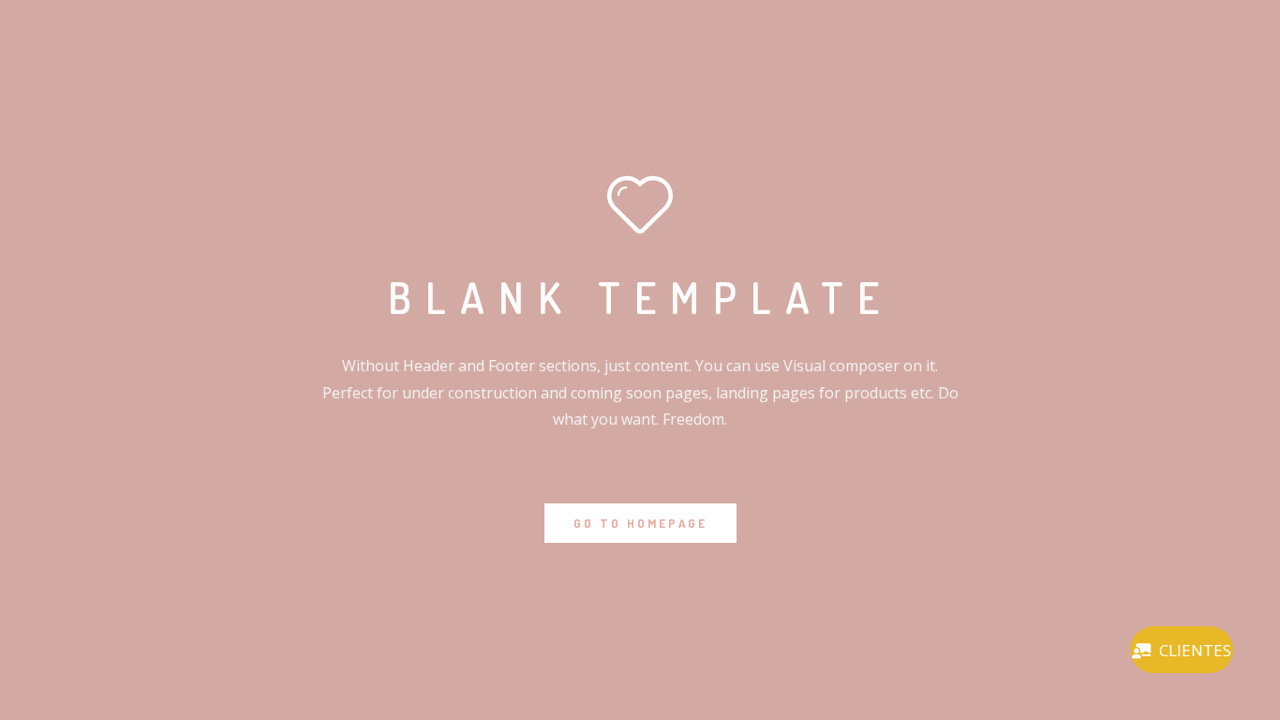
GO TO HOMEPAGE (640, 523)
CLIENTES (1195, 650)
